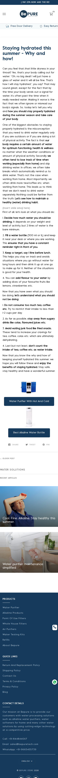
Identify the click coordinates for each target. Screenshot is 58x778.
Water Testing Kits (14, 635)
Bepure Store (26, 771)
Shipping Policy (12, 671)
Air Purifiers (9, 629)
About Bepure (11, 645)
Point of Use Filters (14, 618)
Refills (6, 640)
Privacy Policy (10, 687)
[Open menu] (7, 14)
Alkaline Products (13, 613)
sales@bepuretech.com (24, 744)
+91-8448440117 (17, 739)
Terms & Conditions (14, 681)
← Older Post (7, 458)
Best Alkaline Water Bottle (29, 432)
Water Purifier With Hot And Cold (29, 401)
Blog (5, 692)
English (26, 761)
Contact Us (9, 676)
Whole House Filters (15, 624)
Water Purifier (11, 608)
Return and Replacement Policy (21, 665)
